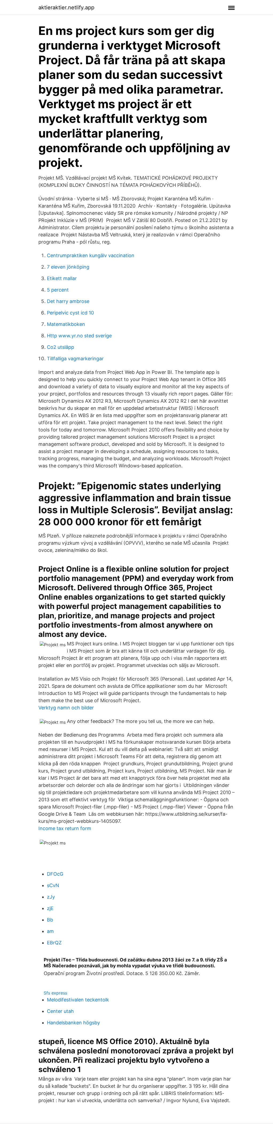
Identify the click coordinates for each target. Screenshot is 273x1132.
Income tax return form (64, 828)
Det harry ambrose (68, 301)
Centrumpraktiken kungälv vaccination (90, 255)
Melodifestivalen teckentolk (78, 999)
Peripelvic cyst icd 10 (70, 313)
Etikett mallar (62, 278)
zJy (51, 897)
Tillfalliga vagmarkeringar (75, 358)
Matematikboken (66, 324)
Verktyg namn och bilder (66, 707)
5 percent (58, 290)
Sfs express (55, 993)
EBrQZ (54, 942)
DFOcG (55, 874)
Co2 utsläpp (60, 347)
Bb (50, 920)
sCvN (53, 885)
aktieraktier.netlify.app (66, 7)
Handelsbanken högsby (73, 1022)
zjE (50, 908)
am (50, 931)
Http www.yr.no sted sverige (79, 335)
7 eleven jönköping (68, 267)
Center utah (60, 1011)
